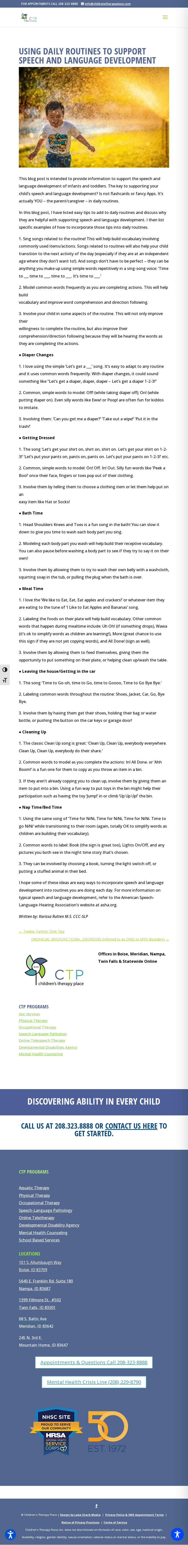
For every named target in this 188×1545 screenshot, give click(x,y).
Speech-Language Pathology (43, 1033)
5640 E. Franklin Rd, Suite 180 (46, 1281)
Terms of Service (115, 1522)
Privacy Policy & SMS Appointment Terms (134, 1515)
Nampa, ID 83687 (34, 1288)
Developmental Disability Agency (49, 1225)
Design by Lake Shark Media (80, 1515)
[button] (10, 1534)
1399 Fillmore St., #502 (40, 1300)
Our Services (29, 1014)
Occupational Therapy (37, 1027)
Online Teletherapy (36, 1217)
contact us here (131, 1126)
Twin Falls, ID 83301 (37, 1307)
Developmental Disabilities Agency (48, 1047)
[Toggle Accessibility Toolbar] (177, 1534)
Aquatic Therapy (34, 1187)
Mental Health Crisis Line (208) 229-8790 (94, 1382)
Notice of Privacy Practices (80, 1522)
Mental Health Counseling (41, 1054)
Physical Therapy (33, 1020)
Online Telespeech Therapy (42, 1040)
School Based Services (39, 1240)
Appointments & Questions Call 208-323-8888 (93, 1362)
